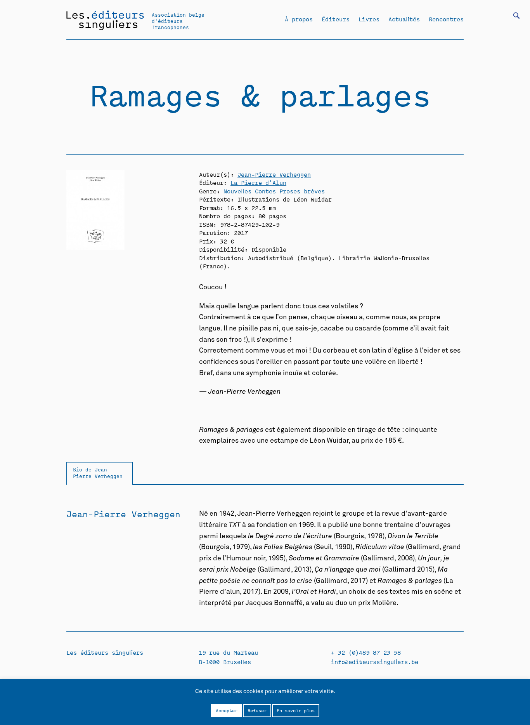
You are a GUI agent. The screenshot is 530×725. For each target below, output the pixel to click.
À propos (299, 19)
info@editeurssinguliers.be (374, 661)
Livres (369, 19)
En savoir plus (296, 710)
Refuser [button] (257, 710)
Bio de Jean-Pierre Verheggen (98, 472)
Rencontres (446, 19)
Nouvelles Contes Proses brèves (274, 191)
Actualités (404, 19)
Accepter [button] (226, 710)
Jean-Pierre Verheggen (274, 174)
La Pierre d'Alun (258, 182)
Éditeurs (336, 19)
